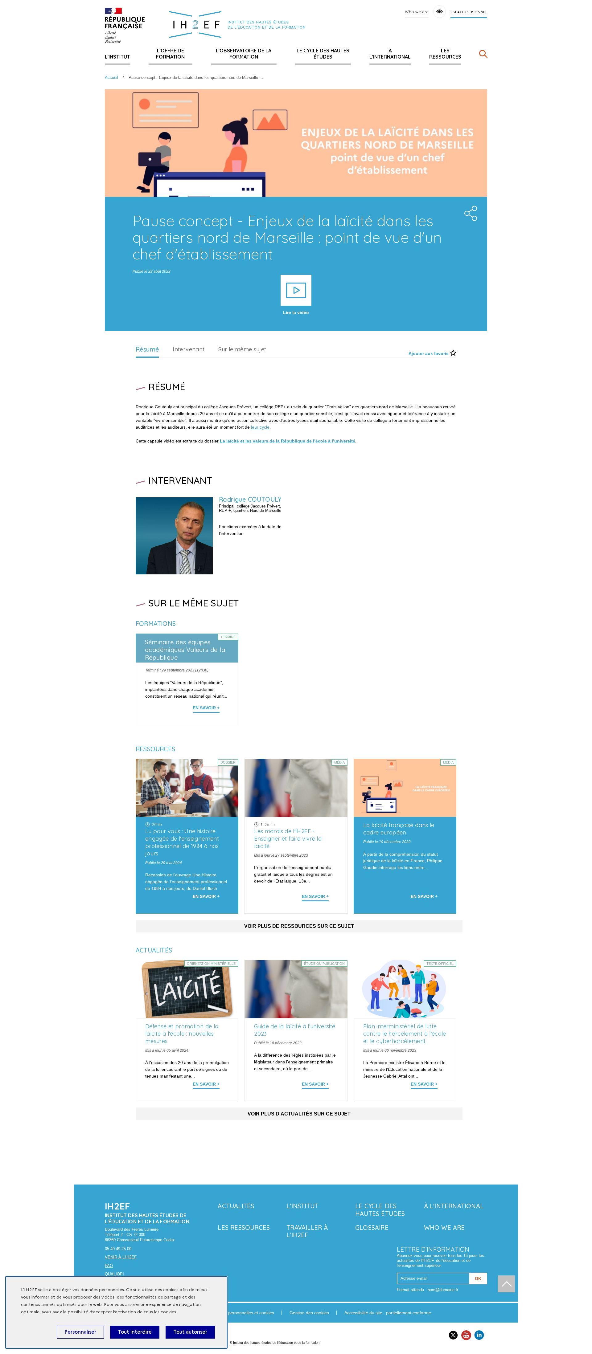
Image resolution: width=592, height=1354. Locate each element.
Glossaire (371, 1227)
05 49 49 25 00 (118, 1248)
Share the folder (468, 211)
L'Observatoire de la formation (243, 53)
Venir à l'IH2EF (121, 1257)
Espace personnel (468, 12)
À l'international (390, 53)
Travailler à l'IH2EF (307, 1231)
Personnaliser (80, 1332)
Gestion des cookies (309, 1312)
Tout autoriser (190, 1332)
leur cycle (260, 427)
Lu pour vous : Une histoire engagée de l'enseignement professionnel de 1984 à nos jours (182, 842)
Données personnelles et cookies (241, 1312)
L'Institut (117, 57)
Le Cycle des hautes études (323, 53)
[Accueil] (125, 25)
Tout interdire (135, 1332)
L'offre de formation (170, 53)
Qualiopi (114, 1274)
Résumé (147, 349)
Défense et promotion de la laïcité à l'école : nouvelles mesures (181, 1034)
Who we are (417, 11)
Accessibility (439, 11)
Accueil (111, 77)
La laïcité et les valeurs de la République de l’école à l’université (287, 440)
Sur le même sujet (242, 349)
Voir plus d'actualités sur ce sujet (299, 1113)
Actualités (236, 1206)
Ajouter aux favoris (429, 353)
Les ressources (445, 53)
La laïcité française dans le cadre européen (398, 829)
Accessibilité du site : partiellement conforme (387, 1312)
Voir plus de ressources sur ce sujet (299, 926)
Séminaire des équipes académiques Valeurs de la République (185, 649)
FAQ (109, 1265)
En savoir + (206, 707)
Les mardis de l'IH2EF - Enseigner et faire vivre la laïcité (288, 839)
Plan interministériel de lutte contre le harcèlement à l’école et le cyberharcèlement (404, 1034)
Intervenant (188, 349)
